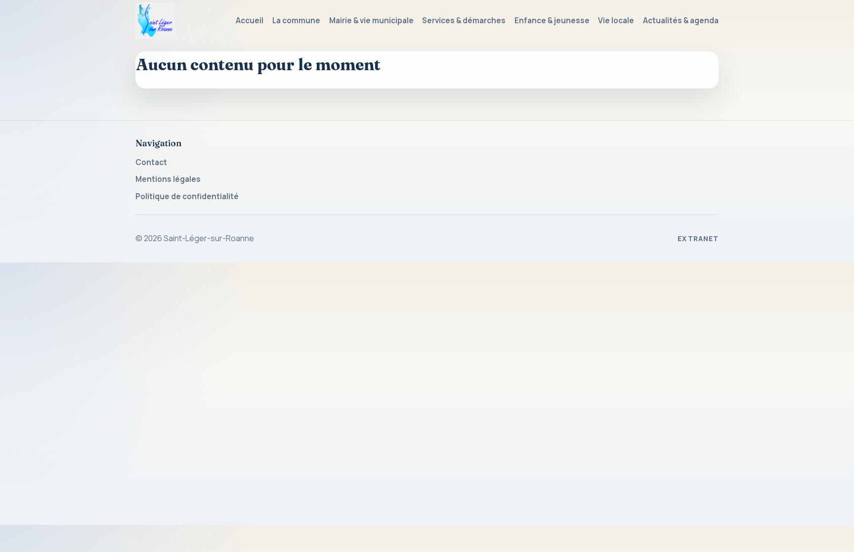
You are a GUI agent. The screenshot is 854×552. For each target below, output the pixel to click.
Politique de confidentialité (187, 196)
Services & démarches (464, 20)
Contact (151, 162)
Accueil (249, 20)
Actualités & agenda (681, 20)
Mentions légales (168, 179)
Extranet (698, 238)
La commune (296, 20)
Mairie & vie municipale (371, 20)
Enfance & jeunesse (552, 20)
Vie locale (616, 20)
